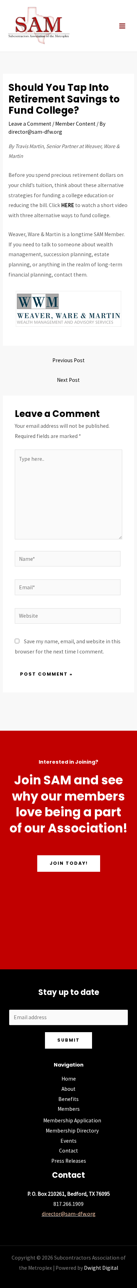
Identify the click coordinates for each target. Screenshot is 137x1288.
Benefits (68, 1099)
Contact (68, 1150)
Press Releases (68, 1160)
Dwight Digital (101, 1267)
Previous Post (68, 360)
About (68, 1088)
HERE (67, 205)
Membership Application (72, 1120)
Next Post (68, 380)
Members (69, 1109)
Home (68, 1078)
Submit (68, 1040)
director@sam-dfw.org (69, 1213)
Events (68, 1140)
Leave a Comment (29, 123)
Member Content (75, 123)
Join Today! (69, 863)
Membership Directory (72, 1130)
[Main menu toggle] (122, 25)
